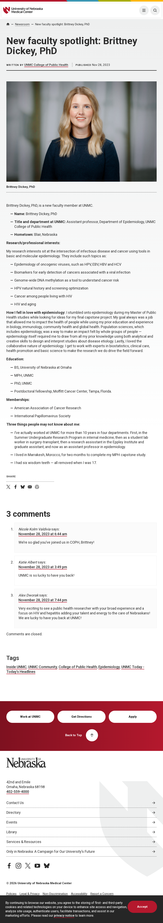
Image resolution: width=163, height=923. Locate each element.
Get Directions (81, 716)
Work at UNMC (30, 716)
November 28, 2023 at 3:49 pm (42, 567)
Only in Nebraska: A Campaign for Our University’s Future (50, 851)
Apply (133, 716)
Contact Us (15, 803)
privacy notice (64, 915)
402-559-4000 (17, 791)
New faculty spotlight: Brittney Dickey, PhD (62, 24)
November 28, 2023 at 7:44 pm (42, 600)
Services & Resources (23, 842)
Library (11, 832)
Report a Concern (102, 894)
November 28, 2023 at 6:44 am (42, 534)
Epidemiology (109, 667)
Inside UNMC (16, 667)
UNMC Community (42, 667)
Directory (13, 812)
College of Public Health (78, 667)
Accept (142, 906)
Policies (11, 894)
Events (11, 822)
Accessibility (79, 894)
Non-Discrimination (55, 894)
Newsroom (22, 24)
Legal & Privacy (30, 894)
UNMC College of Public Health (46, 65)
